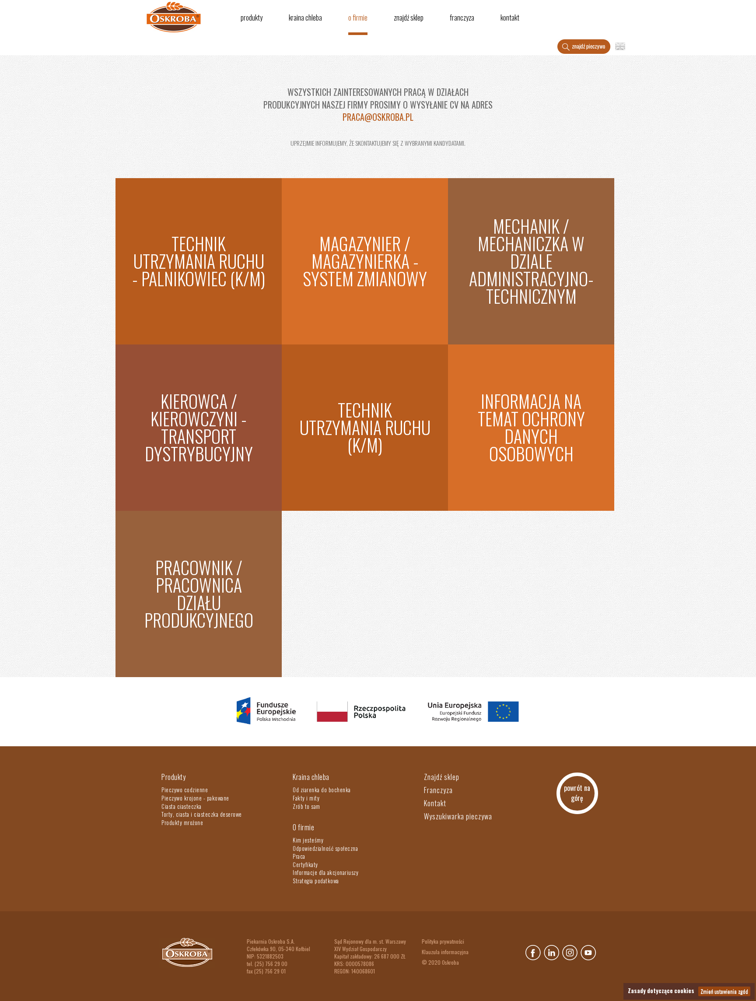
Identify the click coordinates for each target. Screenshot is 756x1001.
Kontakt (509, 17)
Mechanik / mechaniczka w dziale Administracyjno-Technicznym (531, 261)
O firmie (358, 17)
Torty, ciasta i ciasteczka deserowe (201, 814)
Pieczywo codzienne (184, 789)
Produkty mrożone (182, 822)
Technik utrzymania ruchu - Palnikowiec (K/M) (198, 261)
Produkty (251, 17)
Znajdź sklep (409, 17)
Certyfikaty (305, 864)
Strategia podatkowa (316, 880)
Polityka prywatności (443, 941)
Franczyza (462, 17)
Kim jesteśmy (308, 840)
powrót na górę (577, 793)
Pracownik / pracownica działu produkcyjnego (198, 593)
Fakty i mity (306, 798)
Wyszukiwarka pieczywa (458, 816)
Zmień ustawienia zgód (724, 991)
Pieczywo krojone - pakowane (195, 798)
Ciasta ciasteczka (181, 806)
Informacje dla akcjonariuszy (325, 872)
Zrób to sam (306, 806)
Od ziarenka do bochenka (322, 789)
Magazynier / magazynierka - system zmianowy (365, 261)
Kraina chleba (305, 17)
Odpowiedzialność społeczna (325, 848)
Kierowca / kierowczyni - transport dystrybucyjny (199, 427)
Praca (299, 856)
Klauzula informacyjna (445, 951)
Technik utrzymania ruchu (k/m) (365, 427)
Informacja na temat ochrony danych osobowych (531, 427)
